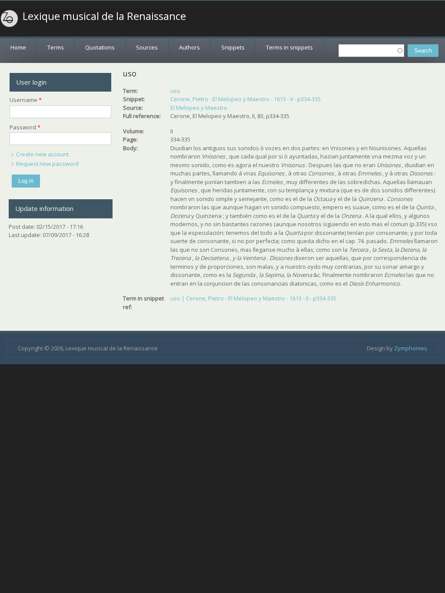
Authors (189, 47)
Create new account (42, 154)
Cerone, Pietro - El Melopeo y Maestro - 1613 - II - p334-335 (245, 99)
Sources (147, 47)
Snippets (233, 47)
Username (26, 100)
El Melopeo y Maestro (198, 108)
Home (18, 47)
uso (175, 91)
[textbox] (371, 50)
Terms (55, 47)
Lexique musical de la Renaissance (104, 16)
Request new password (47, 164)
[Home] (9, 19)
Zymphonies (410, 348)
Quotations (100, 47)
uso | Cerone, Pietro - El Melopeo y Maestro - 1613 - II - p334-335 (253, 298)
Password (25, 127)
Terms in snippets (289, 47)
